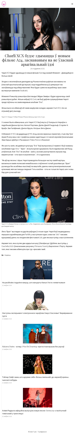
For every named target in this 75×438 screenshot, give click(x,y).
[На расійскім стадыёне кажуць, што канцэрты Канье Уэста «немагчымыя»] (37, 277)
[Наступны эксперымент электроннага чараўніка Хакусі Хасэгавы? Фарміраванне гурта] (37, 308)
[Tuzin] (3, 4)
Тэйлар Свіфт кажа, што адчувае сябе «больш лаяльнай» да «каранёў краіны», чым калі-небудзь (35, 379)
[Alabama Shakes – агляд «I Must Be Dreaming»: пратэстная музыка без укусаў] (37, 341)
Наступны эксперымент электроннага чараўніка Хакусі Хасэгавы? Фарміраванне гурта (37, 315)
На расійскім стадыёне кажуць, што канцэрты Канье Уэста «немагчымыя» (33, 282)
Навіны (7, 255)
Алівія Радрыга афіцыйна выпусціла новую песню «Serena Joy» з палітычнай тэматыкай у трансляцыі (34, 412)
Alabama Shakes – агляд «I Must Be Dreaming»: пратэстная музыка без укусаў (33, 346)
